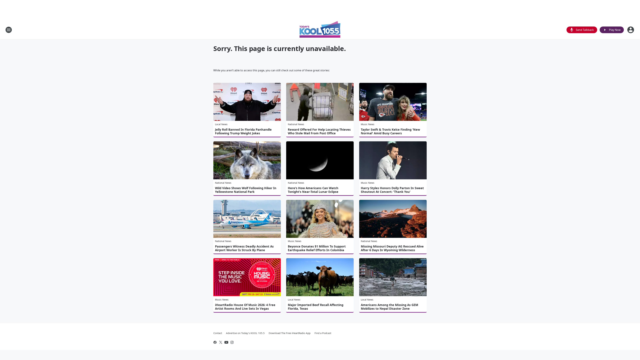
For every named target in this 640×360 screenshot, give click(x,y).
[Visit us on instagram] (232, 342)
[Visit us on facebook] (215, 342)
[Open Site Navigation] (8, 29)
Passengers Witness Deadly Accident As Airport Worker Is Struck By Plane (244, 248)
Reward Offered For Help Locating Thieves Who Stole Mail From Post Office (319, 131)
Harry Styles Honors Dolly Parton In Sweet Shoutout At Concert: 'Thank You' (392, 190)
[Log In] (631, 29)
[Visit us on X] (221, 342)
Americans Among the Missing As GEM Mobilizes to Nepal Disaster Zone (389, 306)
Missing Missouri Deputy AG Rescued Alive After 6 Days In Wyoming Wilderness (392, 248)
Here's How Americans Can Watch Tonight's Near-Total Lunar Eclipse (313, 190)
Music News (367, 124)
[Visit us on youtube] (226, 342)
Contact (217, 333)
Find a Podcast (322, 333)
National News (296, 124)
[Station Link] (320, 29)
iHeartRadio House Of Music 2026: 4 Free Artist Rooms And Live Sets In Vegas (245, 306)
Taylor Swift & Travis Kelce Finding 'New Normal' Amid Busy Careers (390, 131)
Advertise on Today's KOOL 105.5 (245, 333)
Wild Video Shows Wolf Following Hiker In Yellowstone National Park (245, 190)
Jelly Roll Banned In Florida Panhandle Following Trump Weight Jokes (243, 131)
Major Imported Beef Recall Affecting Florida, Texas (315, 306)
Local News (221, 124)
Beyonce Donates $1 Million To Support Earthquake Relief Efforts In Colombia (317, 248)
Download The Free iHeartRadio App (289, 333)
